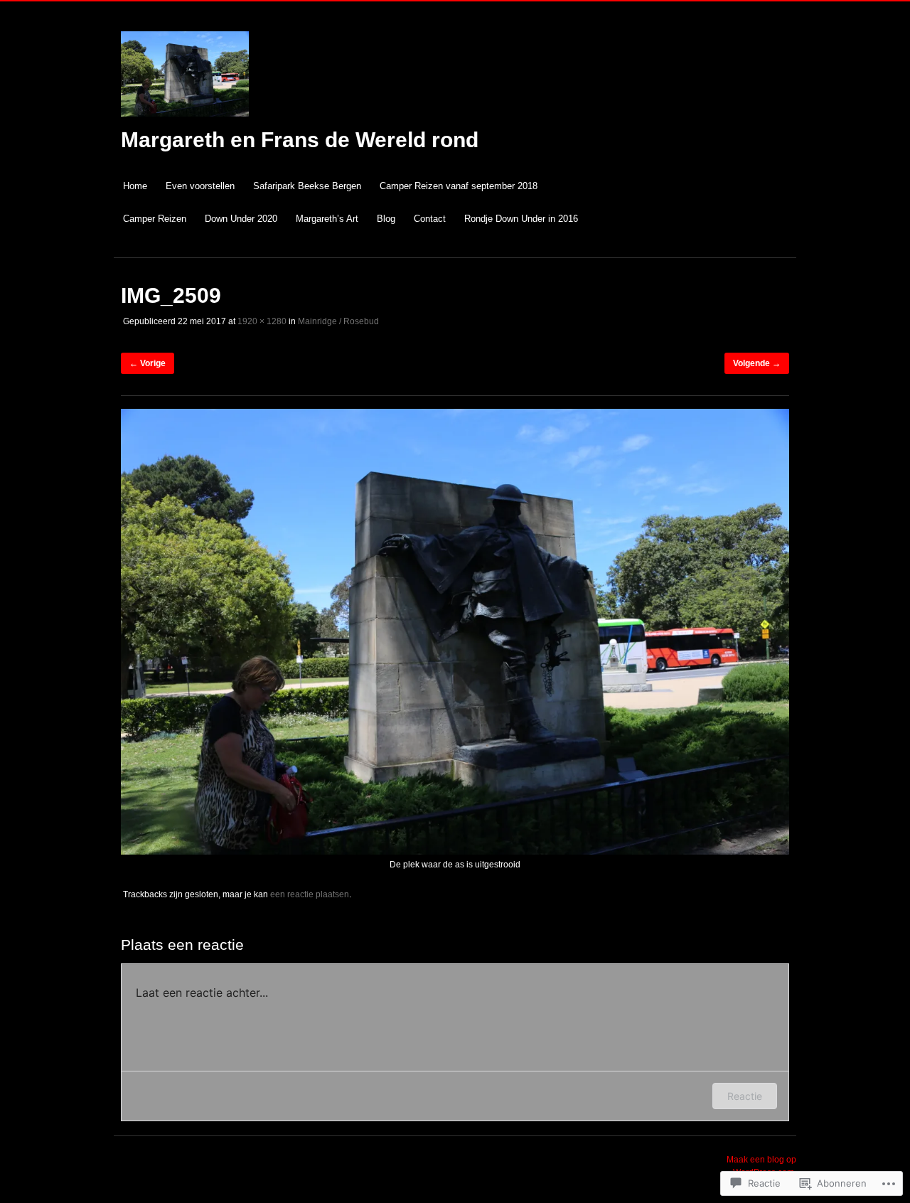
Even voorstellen (200, 186)
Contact (430, 218)
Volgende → (757, 363)
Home (135, 186)
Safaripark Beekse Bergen (307, 186)
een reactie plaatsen (309, 894)
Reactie (744, 1096)
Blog (386, 218)
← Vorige (147, 363)
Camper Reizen (154, 218)
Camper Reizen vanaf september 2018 (458, 186)
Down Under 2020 (241, 218)
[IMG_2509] (455, 852)
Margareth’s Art (327, 218)
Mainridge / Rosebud (338, 321)
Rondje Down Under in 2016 (521, 218)
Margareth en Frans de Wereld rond (299, 139)
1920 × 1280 (262, 321)
